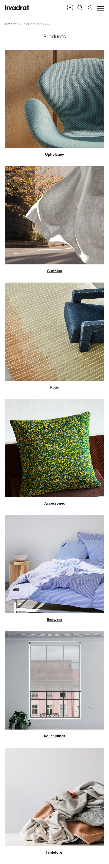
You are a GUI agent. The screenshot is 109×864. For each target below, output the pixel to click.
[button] (80, 7)
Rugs (54, 387)
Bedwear (54, 619)
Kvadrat (11, 24)
